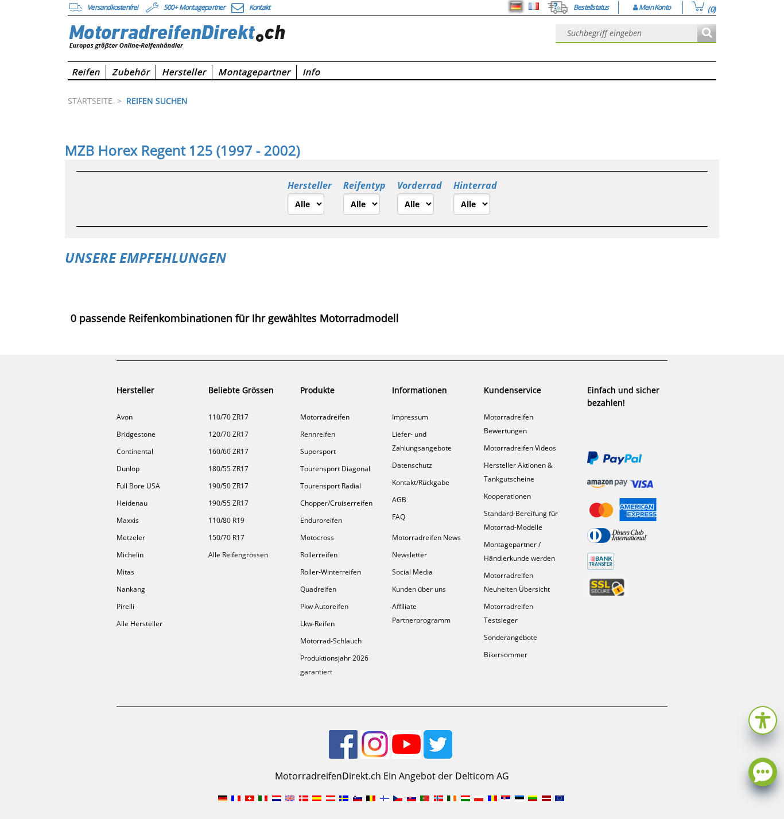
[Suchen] (706, 33)
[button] (762, 719)
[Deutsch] (516, 6)
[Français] (534, 6)
